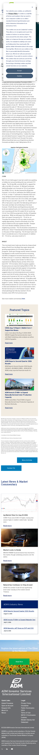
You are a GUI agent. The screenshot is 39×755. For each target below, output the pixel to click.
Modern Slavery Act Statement (28, 721)
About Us (5, 710)
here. (23, 299)
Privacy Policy (26, 703)
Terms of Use (25, 713)
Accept (19, 70)
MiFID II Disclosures (28, 715)
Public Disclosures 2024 (27, 709)
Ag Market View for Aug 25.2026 (15, 515)
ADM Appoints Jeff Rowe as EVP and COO (19, 628)
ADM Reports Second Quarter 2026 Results (19, 611)
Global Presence (7, 703)
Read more (9, 343)
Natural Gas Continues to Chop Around (17, 585)
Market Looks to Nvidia (12, 550)
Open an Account (7, 706)
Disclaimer (24, 706)
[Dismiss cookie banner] (32, 7)
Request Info (6, 708)
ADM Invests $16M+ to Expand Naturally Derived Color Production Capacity (18, 395)
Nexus (4, 713)
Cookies (24, 717)
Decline (19, 76)
